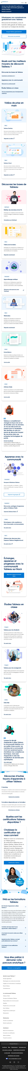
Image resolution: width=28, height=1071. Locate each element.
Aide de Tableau (6, 1035)
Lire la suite (7, 362)
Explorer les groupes (13, 494)
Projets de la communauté (9, 1005)
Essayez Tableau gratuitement (14, 31)
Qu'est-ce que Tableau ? (9, 976)
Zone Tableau (6, 1008)
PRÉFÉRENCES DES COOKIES (13, 1055)
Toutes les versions (7, 1037)
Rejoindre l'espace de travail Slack (14, 575)
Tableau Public (6, 995)
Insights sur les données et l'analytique (12, 983)
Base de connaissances (8, 1030)
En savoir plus (7, 527)
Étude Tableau (6, 986)
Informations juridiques (7, 1050)
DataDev (5, 1003)
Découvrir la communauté (8, 83)
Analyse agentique (7, 978)
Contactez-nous (6, 988)
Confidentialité (7, 1052)
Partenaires (6, 1018)
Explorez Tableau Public (10, 511)
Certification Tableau (14, 862)
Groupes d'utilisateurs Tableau (10, 998)
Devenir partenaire (7, 1023)
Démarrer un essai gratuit (13, 968)
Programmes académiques (9, 1010)
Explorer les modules (14, 797)
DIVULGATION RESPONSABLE (17, 1052)
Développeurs (14, 1047)
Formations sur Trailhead (10, 220)
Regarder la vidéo (8, 138)
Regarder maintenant (6, 11)
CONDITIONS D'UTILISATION (19, 1050)
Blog (9, 1047)
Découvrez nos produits (14, 36)
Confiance (4, 1047)
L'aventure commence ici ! (8, 76)
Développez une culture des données (11, 981)
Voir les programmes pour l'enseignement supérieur (12, 92)
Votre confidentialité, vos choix (15, 1058)
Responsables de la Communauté (10, 1000)
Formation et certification (9, 1033)
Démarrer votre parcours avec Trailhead (11, 290)
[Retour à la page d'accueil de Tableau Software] (6, 2)
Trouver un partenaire (8, 1020)
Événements (6, 1013)
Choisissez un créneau (14, 810)
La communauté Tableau (9, 993)
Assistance (5, 1028)
